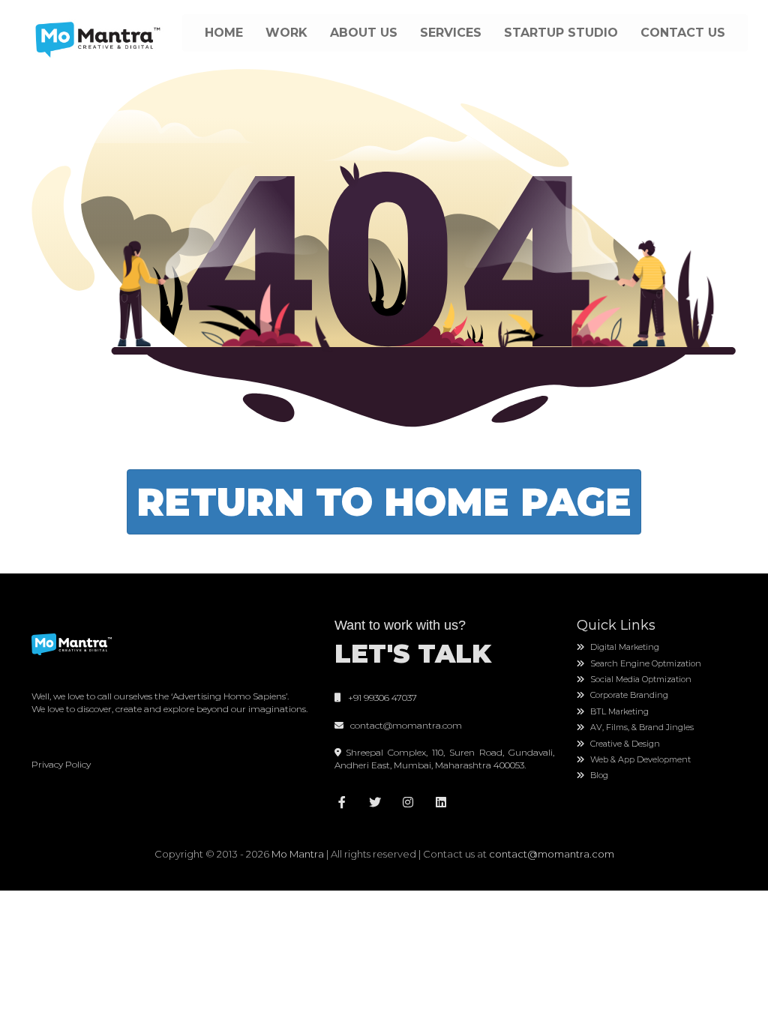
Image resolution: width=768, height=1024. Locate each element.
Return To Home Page (384, 501)
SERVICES (451, 32)
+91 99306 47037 (379, 697)
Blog (598, 775)
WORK (287, 32)
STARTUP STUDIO (561, 32)
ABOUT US (364, 32)
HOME (224, 32)
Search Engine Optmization (644, 663)
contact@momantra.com (404, 725)
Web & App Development (639, 759)
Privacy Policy (61, 764)
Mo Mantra (298, 854)
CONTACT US (682, 32)
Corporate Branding (628, 695)
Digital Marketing (623, 647)
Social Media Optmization (640, 679)
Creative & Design (624, 743)
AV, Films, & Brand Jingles (641, 727)
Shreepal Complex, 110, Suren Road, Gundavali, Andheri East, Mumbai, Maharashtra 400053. (444, 759)
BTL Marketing (618, 711)
